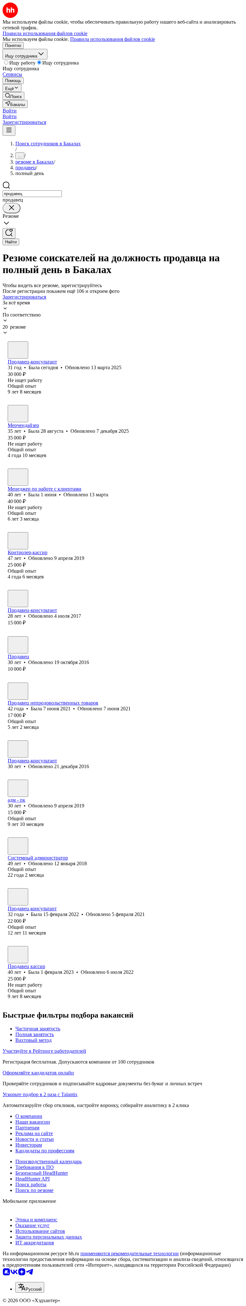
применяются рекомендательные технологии (129, 1253)
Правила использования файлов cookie (112, 39)
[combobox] (32, 193)
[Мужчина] (18, 846)
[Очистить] (11, 208)
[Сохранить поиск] (9, 233)
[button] (10, 110)
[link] (13, 96)
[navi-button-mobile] (9, 130)
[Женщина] (18, 350)
